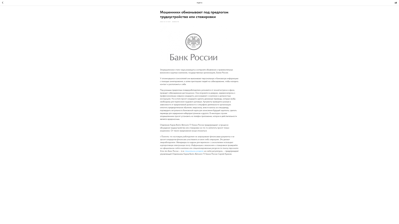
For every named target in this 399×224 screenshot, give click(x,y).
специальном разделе (193, 151)
